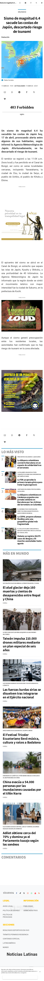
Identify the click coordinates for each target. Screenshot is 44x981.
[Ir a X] (24, 893)
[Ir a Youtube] (35, 893)
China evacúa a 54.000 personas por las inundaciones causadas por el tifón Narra (22, 788)
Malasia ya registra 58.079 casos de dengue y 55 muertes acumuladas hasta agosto (29, 540)
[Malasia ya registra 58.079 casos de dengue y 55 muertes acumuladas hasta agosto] (10, 533)
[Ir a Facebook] (16, 893)
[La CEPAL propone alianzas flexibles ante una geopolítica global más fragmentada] (10, 514)
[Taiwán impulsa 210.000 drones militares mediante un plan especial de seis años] (22, 619)
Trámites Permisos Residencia (15, 934)
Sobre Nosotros (30, 910)
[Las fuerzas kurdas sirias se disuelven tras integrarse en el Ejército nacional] (22, 670)
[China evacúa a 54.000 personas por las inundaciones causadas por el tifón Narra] (22, 763)
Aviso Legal (8, 906)
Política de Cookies (11, 910)
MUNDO (22, 11)
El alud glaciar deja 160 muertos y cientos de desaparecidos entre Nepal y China (21, 593)
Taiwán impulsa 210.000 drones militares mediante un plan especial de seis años (21, 644)
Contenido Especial (11, 939)
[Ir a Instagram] (28, 893)
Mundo (6, 947)
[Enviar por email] (5, 92)
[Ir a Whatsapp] (31, 893)
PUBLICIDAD (28, 906)
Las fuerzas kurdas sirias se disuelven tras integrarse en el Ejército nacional (22, 693)
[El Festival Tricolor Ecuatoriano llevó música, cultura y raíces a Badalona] (22, 717)
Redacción (5, 37)
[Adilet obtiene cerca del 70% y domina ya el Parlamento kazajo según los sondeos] (22, 814)
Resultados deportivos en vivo (16, 930)
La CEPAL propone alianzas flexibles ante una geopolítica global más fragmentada (29, 520)
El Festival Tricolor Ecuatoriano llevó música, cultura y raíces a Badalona (22, 738)
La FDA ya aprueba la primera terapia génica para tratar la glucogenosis (29, 482)
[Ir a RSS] (39, 893)
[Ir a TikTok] (20, 893)
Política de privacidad (7, 916)
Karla (5, 603)
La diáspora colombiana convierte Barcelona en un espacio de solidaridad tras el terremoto (29, 464)
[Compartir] (20, 3)
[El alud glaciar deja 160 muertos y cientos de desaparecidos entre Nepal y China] (22, 570)
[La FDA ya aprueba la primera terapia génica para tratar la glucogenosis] (10, 477)
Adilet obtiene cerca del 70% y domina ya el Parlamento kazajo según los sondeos (21, 839)
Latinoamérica (9, 943)
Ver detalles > (20, 977)
